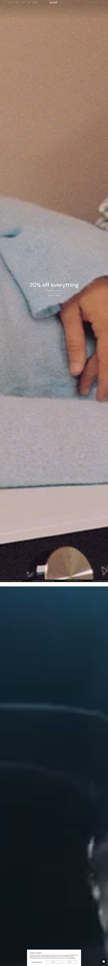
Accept (53, 962)
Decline (69, 962)
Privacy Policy (72, 958)
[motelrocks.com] (53, 2)
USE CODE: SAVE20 (54, 295)
